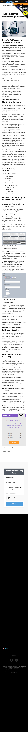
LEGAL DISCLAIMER (13, 669)
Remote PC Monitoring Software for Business (12, 41)
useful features (5, 121)
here (7, 351)
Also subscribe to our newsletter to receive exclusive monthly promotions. (15, 487)
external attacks (15, 372)
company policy (21, 132)
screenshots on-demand (10, 316)
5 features (7, 80)
